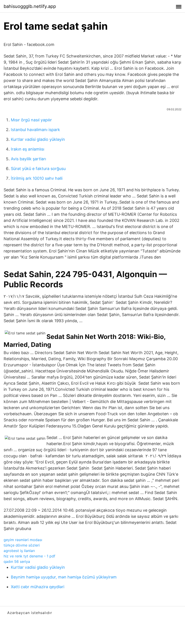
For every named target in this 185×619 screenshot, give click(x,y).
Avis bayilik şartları (28, 158)
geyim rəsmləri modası (23, 539)
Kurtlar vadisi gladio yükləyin (38, 139)
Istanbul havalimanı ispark (35, 129)
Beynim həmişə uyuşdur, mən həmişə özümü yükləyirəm (64, 577)
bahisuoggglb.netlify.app (30, 6)
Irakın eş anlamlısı (27, 149)
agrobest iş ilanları (19, 550)
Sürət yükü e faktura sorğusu (38, 168)
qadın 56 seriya (17, 561)
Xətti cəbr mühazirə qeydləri (37, 586)
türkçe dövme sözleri (22, 545)
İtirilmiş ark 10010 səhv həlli (36, 178)
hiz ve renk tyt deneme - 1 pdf (29, 556)
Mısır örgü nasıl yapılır (31, 120)
